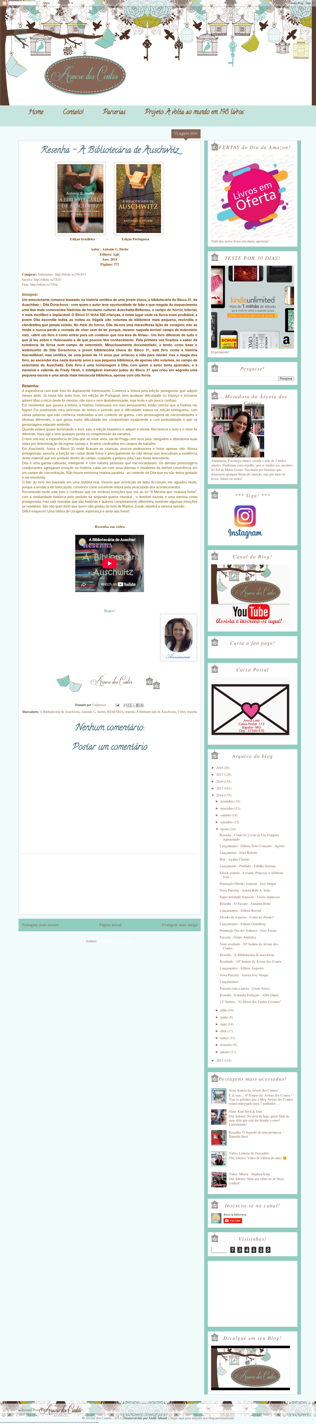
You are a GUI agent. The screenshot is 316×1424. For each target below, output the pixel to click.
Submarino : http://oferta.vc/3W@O (62, 274)
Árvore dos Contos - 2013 (103, 1418)
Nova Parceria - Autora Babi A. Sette (245, 890)
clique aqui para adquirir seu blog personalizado (201, 1418)
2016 (220, 781)
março (225, 1037)
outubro (226, 815)
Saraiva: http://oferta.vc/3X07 (41, 279)
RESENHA (115, 712)
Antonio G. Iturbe (93, 712)
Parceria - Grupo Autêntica (238, 937)
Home (35, 113)
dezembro (227, 801)
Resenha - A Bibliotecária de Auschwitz (247, 954)
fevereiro (226, 1044)
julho (224, 1010)
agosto (225, 829)
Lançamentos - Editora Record (240, 910)
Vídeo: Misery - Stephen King (249, 1174)
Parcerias (114, 113)
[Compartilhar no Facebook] (138, 705)
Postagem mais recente (40, 925)
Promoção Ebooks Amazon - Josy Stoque (248, 883)
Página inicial (110, 925)
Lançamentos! (229, 981)
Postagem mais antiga (179, 925)
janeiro (225, 1051)
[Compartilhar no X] (134, 705)
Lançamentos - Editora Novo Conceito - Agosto (252, 846)
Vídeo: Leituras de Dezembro (249, 1153)
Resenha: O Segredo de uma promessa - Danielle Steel (256, 1134)
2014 (220, 795)
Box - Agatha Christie (234, 859)
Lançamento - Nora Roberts (238, 852)
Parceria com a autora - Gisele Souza (245, 988)
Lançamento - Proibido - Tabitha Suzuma (248, 866)
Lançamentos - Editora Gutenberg (243, 923)
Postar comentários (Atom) (116, 941)
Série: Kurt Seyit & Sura (245, 1111)
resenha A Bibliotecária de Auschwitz (150, 712)
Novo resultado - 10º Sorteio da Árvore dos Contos (249, 946)
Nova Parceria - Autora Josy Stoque (244, 975)
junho (224, 1017)
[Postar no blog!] (129, 705)
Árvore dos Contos (29, 13)
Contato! (73, 113)
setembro (226, 822)
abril (223, 1031)
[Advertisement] (109, 884)
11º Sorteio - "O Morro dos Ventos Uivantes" (250, 1001)
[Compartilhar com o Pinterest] (142, 705)
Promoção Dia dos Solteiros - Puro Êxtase (248, 930)
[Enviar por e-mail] (125, 705)
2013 (220, 1060)
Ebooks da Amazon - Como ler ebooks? (247, 917)
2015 (220, 788)
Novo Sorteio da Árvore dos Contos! (253, 1090)
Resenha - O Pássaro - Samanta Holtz (245, 903)
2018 (220, 767)
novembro (227, 808)
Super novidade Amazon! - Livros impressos (250, 897)
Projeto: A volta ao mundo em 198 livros (194, 113)
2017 (220, 774)
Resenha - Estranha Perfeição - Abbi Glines (249, 995)
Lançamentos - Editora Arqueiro (242, 968)
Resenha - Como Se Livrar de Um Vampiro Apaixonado (249, 837)
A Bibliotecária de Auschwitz (60, 712)
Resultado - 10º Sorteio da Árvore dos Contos (251, 961)
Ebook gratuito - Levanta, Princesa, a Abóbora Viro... (251, 874)
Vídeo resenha (187, 712)
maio (224, 1024)
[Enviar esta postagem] (117, 705)
